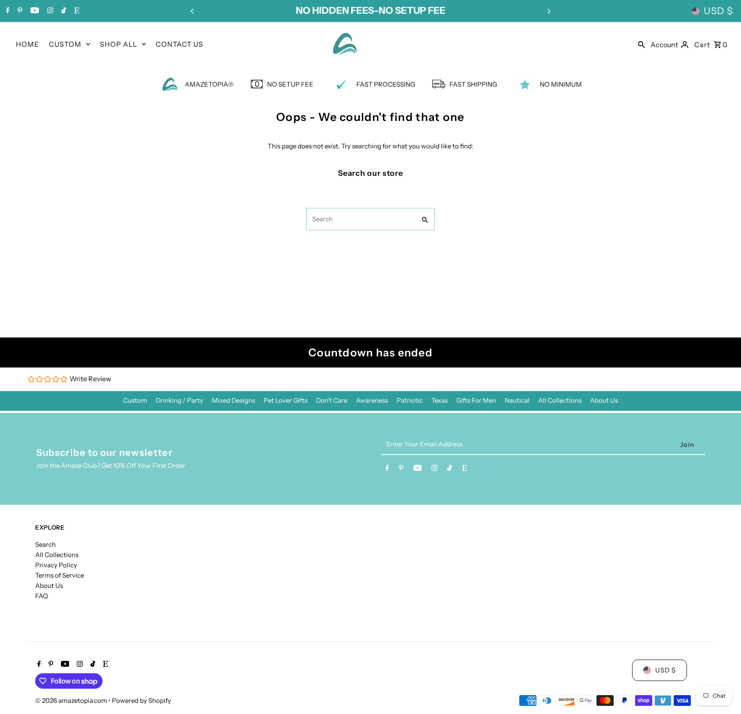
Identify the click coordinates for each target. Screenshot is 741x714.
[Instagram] (49, 11)
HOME (27, 44)
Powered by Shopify (141, 700)
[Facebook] (6, 11)
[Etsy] (75, 11)
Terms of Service (59, 575)
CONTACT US (179, 44)
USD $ (718, 11)
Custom (135, 400)
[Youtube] (33, 11)
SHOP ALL (118, 44)
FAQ (41, 596)
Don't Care (331, 400)
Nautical (517, 400)
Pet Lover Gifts (285, 400)
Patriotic (410, 400)
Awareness (372, 400)
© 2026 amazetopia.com (71, 700)
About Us (604, 400)
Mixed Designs (233, 400)
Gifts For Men (476, 400)
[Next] (548, 11)
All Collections (559, 400)
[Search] (641, 44)
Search (45, 544)
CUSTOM (65, 44)
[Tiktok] (62, 11)
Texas (439, 400)
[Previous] (192, 11)
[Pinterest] (18, 11)
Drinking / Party (179, 400)
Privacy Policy (56, 565)
